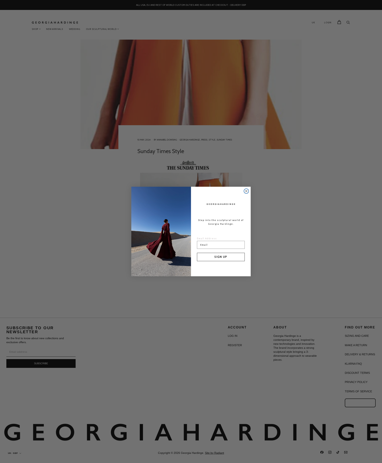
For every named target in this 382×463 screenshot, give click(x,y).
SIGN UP (220, 256)
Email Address (207, 238)
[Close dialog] (246, 191)
